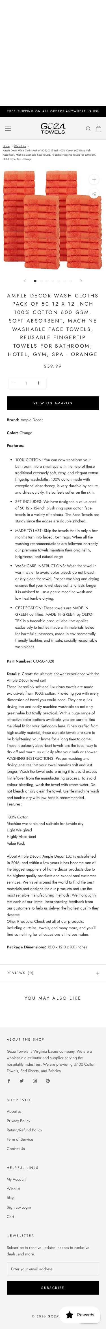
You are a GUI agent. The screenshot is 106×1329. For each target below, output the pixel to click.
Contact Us (16, 1148)
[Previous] (24, 280)
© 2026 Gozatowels (53, 1316)
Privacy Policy (18, 1120)
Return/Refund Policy (24, 1130)
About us (14, 1111)
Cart (10, 1216)
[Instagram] (35, 1081)
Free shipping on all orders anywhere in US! (53, 111)
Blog (10, 1198)
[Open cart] (98, 128)
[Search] (88, 128)
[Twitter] (22, 1081)
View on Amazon (53, 403)
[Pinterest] (48, 1081)
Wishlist (13, 1188)
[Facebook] (9, 1081)
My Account (16, 1179)
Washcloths (20, 146)
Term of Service (20, 1139)
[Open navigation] (8, 128)
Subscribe (53, 1287)
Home (6, 146)
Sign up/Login (19, 1207)
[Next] (81, 280)
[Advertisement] (53, 53)
